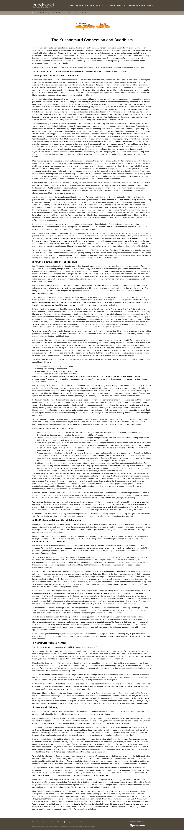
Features (120, 5)
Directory (88, 5)
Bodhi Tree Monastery (135, 5)
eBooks (98, 5)
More (149, 5)
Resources (109, 5)
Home (71, 5)
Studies (78, 5)
